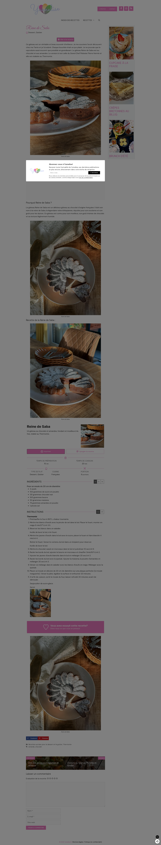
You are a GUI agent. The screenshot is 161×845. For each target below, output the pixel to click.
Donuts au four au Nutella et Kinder (82, 764)
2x (99, 482)
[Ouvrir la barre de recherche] (99, 20)
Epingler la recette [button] (86, 451)
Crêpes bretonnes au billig (119, 111)
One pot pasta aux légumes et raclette (43, 764)
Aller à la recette (66, 39)
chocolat (38, 747)
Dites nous (54, 628)
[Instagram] (126, 8)
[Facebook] (121, 8)
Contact (112, 9)
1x (95, 482)
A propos (102, 9)
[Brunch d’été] (121, 151)
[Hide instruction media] (102, 512)
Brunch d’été (118, 156)
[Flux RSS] (131, 8)
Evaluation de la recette (36, 778)
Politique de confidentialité (93, 842)
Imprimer (47, 451)
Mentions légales (77, 842)
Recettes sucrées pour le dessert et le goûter (45, 744)
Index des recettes (70, 20)
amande (31, 747)
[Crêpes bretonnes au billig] (121, 103)
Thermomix (67, 744)
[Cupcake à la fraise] (121, 58)
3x (102, 482)
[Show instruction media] (98, 512)
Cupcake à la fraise (118, 64)
